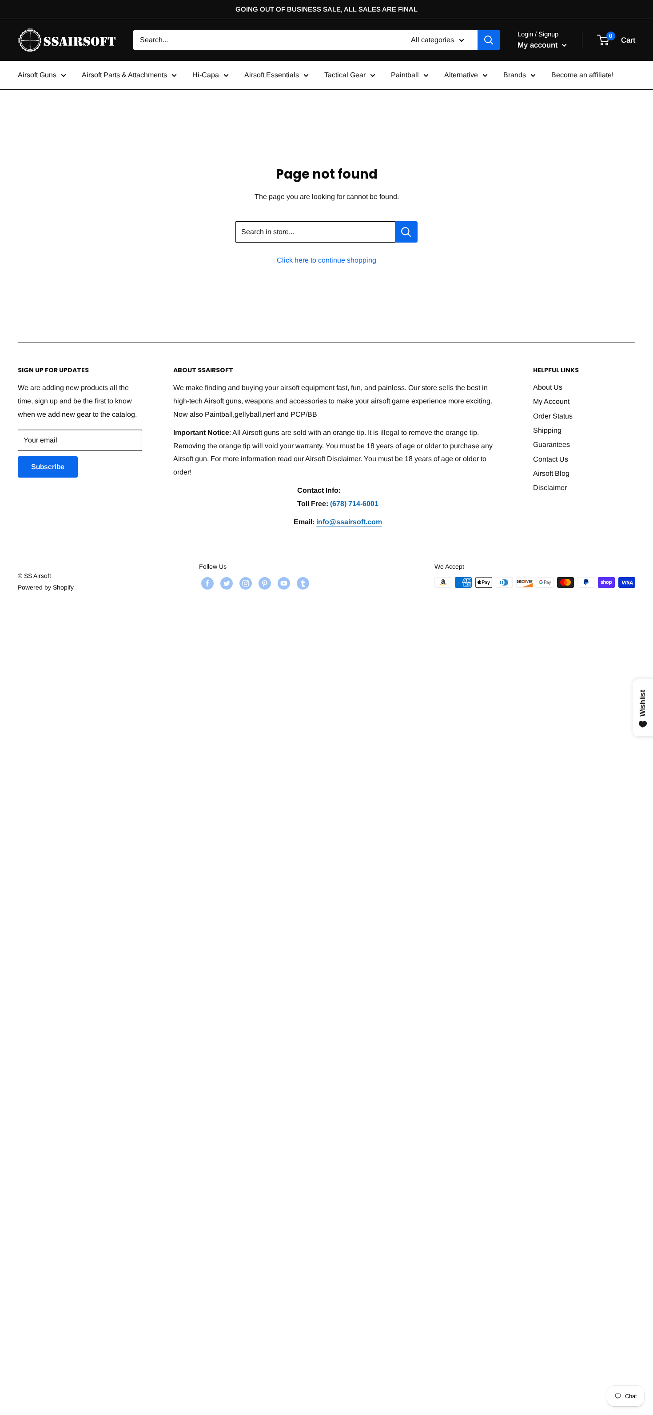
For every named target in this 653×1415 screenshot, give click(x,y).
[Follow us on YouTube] (282, 583)
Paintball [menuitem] (405, 75)
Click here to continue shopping (326, 260)
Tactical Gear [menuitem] (345, 75)
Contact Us (550, 459)
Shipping (547, 430)
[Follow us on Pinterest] (263, 583)
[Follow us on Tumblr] (302, 583)
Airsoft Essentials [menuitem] (271, 75)
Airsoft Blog (551, 473)
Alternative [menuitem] (461, 75)
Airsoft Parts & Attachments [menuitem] (124, 75)
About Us (547, 387)
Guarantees (551, 444)
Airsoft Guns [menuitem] (37, 75)
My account (539, 44)
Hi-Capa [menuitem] (205, 75)
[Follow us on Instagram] (244, 583)
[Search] (489, 40)
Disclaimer (550, 487)
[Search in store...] (406, 232)
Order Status (553, 416)
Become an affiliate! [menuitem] (582, 75)
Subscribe (47, 466)
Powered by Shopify (46, 587)
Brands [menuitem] (514, 75)
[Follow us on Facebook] (206, 583)
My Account (551, 401)
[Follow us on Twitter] (225, 583)
